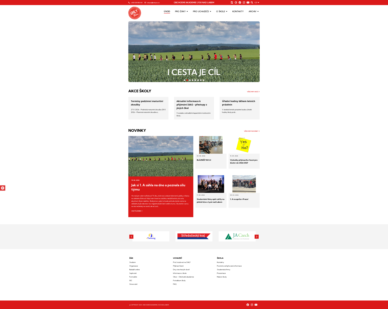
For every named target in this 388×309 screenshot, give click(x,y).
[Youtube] (248, 2)
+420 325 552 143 (136, 3)
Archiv (252, 11)
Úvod (167, 11)
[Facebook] (240, 2)
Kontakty (238, 11)
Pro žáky (180, 11)
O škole (220, 11)
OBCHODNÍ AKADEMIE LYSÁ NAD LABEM (194, 2)
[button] (2, 188)
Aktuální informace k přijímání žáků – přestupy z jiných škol (192, 104)
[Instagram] (244, 2)
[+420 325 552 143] (129, 2)
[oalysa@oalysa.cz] (145, 2)
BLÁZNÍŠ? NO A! (204, 160)
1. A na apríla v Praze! (239, 199)
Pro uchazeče (201, 11)
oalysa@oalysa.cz (153, 3)
